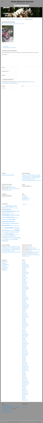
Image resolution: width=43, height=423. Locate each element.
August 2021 (24, 290)
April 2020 (24, 302)
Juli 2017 (24, 327)
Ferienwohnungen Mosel (6, 412)
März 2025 (24, 271)
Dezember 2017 (25, 325)
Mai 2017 (24, 330)
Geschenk (10, 217)
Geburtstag (4, 217)
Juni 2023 (24, 279)
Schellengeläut (5, 237)
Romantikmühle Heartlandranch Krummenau (10, 407)
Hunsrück (5, 225)
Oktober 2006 (25, 400)
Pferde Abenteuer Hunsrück (22, 2)
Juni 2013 (24, 373)
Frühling (17, 215)
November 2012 (25, 382)
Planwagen (10, 234)
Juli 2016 (24, 338)
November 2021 (25, 287)
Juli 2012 (24, 386)
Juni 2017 (24, 329)
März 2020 (24, 303)
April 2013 (24, 376)
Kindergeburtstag (16, 225)
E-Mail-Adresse (5, 71)
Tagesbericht (4, 269)
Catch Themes (38, 421)
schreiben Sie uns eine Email (8, 175)
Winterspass (5, 241)
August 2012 (24, 385)
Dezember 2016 (25, 334)
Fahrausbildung (6, 209)
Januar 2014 (24, 365)
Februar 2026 (25, 264)
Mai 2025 (24, 269)
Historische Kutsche (8, 221)
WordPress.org (25, 199)
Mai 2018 (24, 321)
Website (3, 75)
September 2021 (25, 288)
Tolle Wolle (6, 239)
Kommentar (5, 54)
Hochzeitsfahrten (6, 223)
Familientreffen (6, 213)
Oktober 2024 (25, 274)
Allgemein (9, 19)
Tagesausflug (17, 237)
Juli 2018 (24, 318)
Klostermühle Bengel (6, 405)
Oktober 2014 (25, 354)
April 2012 (24, 389)
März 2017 (24, 331)
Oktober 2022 (25, 282)
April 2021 (24, 295)
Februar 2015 (25, 350)
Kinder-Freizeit (5, 267)
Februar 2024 (25, 278)
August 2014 (24, 355)
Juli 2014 (24, 357)
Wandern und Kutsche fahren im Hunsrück (31, 175)
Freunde (12, 215)
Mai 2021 (24, 294)
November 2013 (25, 367)
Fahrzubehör (17, 211)
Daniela (11, 23)
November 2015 (25, 343)
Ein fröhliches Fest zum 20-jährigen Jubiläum (31, 176)
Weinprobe (15, 239)
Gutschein (12, 219)
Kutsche (3, 228)
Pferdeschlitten (5, 232)
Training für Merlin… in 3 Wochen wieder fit (31, 177)
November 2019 (25, 306)
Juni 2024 (24, 276)
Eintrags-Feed (25, 197)
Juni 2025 (24, 268)
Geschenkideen (16, 217)
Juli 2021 (24, 291)
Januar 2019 (24, 315)
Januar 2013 (24, 380)
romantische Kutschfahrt (8, 236)
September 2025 (25, 267)
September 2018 (25, 316)
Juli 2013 (24, 372)
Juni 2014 (24, 358)
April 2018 (24, 322)
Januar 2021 (24, 296)
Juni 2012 (24, 388)
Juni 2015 (24, 346)
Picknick (3, 234)
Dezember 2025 (25, 265)
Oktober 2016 (25, 335)
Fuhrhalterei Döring (5, 410)
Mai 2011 (24, 398)
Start (4, 19)
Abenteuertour (5, 261)
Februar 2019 (25, 314)
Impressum (24, 407)
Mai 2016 (24, 339)
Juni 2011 (24, 397)
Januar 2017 (24, 333)
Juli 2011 (24, 396)
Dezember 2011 (25, 393)
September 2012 (25, 384)
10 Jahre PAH (4, 206)
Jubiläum (11, 225)
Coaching (11, 207)
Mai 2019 (24, 311)
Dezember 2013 (25, 366)
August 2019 (24, 308)
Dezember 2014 (25, 353)
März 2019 (24, 312)
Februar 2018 (25, 323)
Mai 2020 (24, 300)
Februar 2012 (25, 390)
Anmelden (24, 195)
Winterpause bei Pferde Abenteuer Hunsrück (31, 180)
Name (3, 67)
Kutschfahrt (9, 228)
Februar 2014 (25, 363)
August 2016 (24, 337)
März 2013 (24, 377)
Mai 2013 (24, 374)
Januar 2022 (24, 286)
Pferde (17, 230)
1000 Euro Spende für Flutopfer (18, 19)
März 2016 (24, 341)
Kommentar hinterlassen (19, 23)
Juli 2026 (24, 261)
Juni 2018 (24, 319)
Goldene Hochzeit (5, 219)
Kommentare (9, 186)
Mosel (9, 230)
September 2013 (25, 370)
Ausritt (8, 207)
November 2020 (25, 298)
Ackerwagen (4, 207)
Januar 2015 (24, 351)
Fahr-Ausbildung (15, 207)
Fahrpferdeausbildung (8, 211)
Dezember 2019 (25, 304)
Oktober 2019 (25, 307)
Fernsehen (12, 213)
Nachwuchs (13, 230)
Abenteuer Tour (11, 206)
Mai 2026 (24, 263)
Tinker (3, 239)
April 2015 (24, 347)
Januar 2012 (24, 392)
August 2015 (24, 345)
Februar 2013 (25, 378)
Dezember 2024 (25, 272)
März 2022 (24, 284)
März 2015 (24, 349)
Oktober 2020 (25, 299)
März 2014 (24, 362)
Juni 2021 (24, 292)
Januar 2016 (24, 342)
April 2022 (24, 283)
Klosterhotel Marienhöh (6, 408)
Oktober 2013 (25, 369)
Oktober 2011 (25, 394)
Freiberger (6, 215)
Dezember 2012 (25, 381)
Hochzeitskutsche (14, 223)
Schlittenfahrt (11, 237)
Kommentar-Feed (25, 198)
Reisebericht (4, 268)
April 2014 (24, 361)
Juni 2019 (24, 310)
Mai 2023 (24, 280)
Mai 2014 (24, 359)
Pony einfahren (16, 234)
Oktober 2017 (25, 326)
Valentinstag (10, 239)
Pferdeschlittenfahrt (14, 232)
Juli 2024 (24, 275)
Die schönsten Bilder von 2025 (28, 179)
